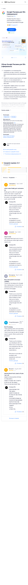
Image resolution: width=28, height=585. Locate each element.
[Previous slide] (2, 57)
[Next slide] (25, 57)
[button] (14, 123)
